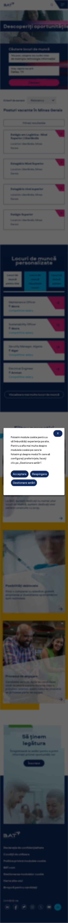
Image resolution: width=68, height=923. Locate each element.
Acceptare (20, 474)
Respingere (39, 474)
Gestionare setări (24, 483)
